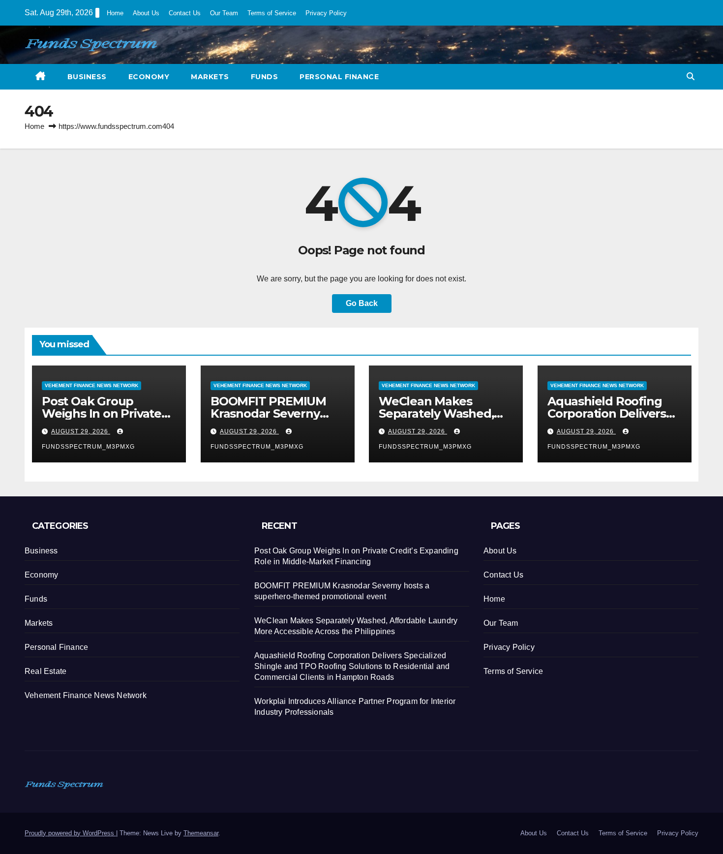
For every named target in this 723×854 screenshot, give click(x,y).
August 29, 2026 (80, 431)
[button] (690, 76)
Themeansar (200, 833)
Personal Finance (339, 76)
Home (115, 13)
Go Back (362, 303)
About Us (146, 13)
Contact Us (185, 13)
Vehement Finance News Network (91, 385)
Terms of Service (271, 13)
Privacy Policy (326, 13)
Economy (149, 76)
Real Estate (45, 671)
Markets (210, 76)
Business (87, 76)
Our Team (224, 13)
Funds (264, 76)
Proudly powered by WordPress (70, 833)
